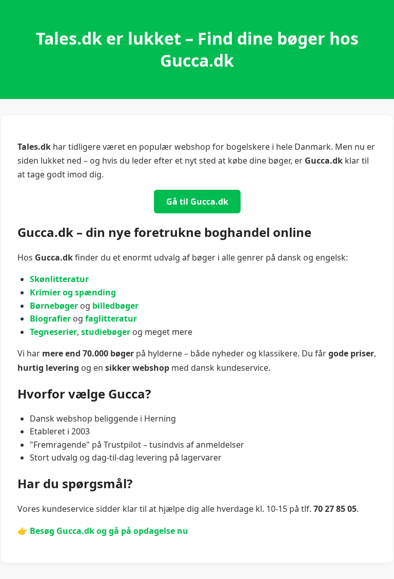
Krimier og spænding (73, 292)
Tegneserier (53, 331)
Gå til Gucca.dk (197, 201)
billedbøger (115, 305)
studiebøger (105, 331)
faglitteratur (111, 318)
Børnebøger (54, 305)
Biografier (50, 318)
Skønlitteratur (59, 279)
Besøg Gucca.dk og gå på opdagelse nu (109, 530)
